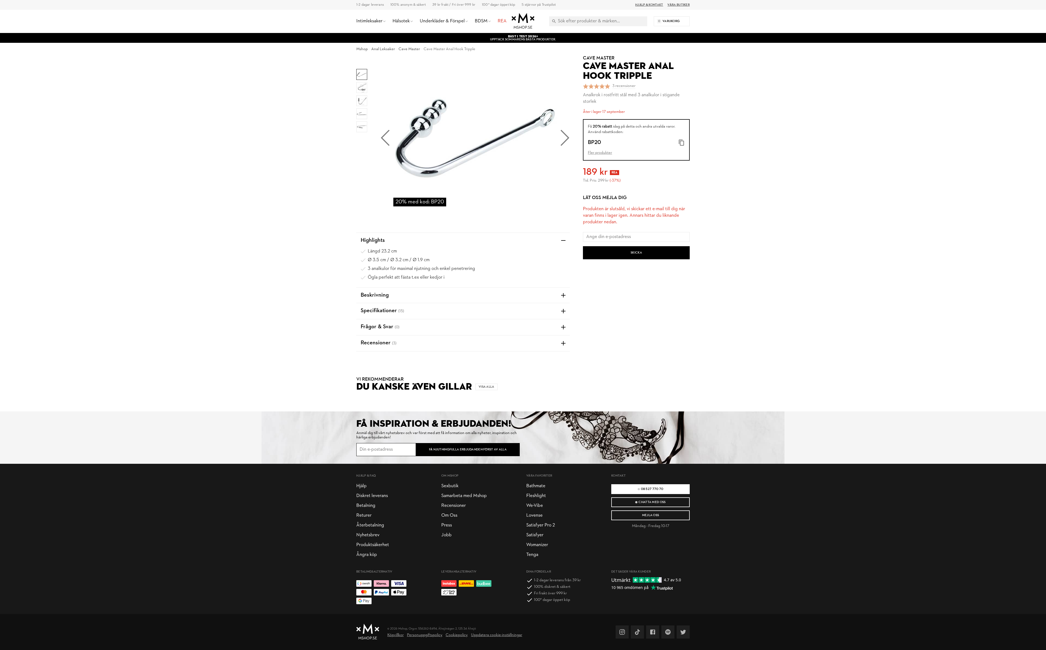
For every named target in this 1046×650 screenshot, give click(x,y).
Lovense (534, 515)
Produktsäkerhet (372, 545)
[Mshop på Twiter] (683, 632)
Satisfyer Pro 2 (540, 525)
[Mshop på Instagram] (622, 632)
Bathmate (535, 486)
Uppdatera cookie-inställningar (496, 635)
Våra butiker (678, 5)
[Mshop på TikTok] (637, 632)
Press (446, 525)
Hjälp (361, 486)
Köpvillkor (395, 635)
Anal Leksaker (383, 49)
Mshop (362, 49)
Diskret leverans (372, 495)
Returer (364, 515)
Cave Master (409, 49)
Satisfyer (534, 535)
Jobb (446, 535)
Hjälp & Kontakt (649, 5)
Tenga (532, 554)
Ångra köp (366, 554)
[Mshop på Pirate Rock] (667, 632)
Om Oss (449, 515)
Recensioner (453, 505)
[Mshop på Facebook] (652, 632)
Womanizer (537, 545)
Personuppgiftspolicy (424, 635)
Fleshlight (536, 495)
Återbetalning (370, 525)
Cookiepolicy (457, 635)
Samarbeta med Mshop (464, 495)
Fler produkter (600, 153)
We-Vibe (534, 505)
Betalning (365, 505)
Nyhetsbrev (367, 535)
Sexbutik (449, 486)
